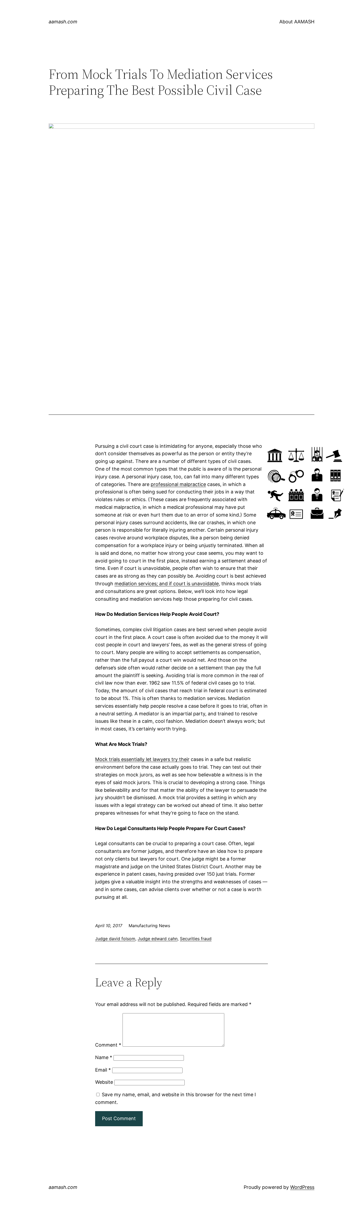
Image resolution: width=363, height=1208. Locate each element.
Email (103, 1070)
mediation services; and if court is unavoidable (167, 583)
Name (103, 1057)
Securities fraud (196, 938)
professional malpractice (178, 484)
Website (104, 1082)
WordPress (302, 1187)
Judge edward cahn (158, 938)
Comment (108, 1045)
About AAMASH (296, 21)
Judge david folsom (115, 938)
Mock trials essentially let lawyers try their (142, 759)
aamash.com (63, 21)
